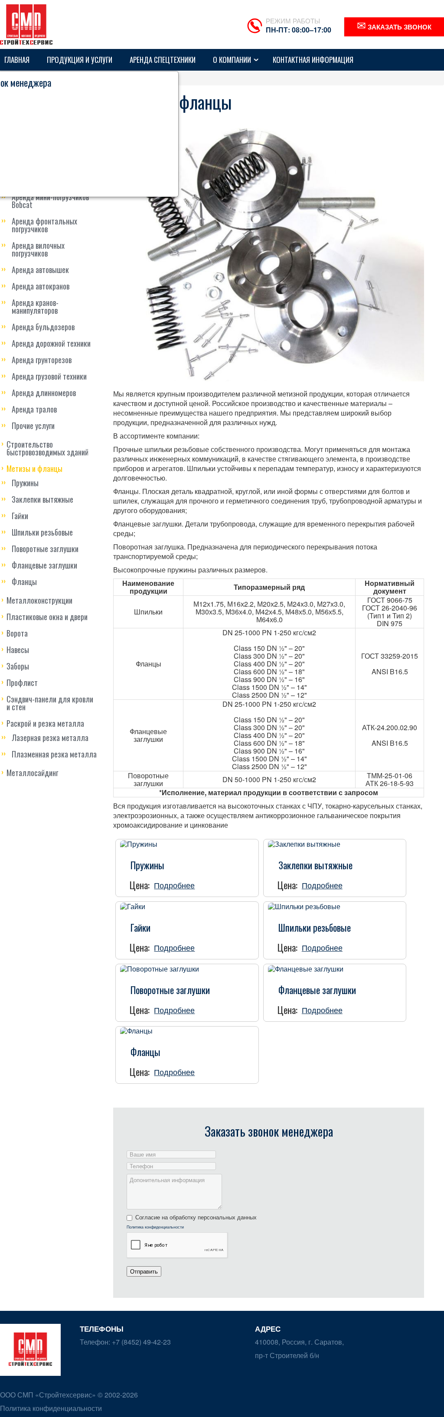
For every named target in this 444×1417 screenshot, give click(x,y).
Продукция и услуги (79, 59)
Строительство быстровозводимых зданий (47, 448)
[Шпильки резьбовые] (304, 905)
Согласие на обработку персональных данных (196, 1217)
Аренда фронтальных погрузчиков (44, 225)
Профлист (22, 682)
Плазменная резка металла (54, 754)
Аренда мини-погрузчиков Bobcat (50, 200)
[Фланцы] (136, 1030)
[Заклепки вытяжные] (304, 843)
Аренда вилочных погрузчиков (38, 249)
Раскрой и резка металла (45, 723)
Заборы (18, 666)
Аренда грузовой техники (49, 376)
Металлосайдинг (32, 773)
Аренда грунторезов (42, 360)
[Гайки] (132, 905)
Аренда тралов (34, 409)
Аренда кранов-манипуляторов (35, 306)
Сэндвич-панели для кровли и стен (50, 703)
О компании (232, 59)
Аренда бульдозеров (43, 327)
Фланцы (24, 581)
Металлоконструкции (39, 600)
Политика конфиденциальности (155, 1227)
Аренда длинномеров (44, 392)
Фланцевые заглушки (44, 565)
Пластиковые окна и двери (47, 617)
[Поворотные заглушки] (159, 968)
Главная (16, 59)
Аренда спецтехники (163, 59)
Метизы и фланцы (34, 468)
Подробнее (174, 884)
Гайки (20, 516)
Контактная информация (313, 59)
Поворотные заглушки (45, 548)
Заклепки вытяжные (42, 499)
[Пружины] (138, 843)
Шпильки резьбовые (42, 532)
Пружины (25, 483)
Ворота (17, 633)
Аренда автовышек (40, 269)
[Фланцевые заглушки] (305, 968)
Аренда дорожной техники (51, 343)
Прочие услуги (33, 425)
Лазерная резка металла (50, 737)
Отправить (144, 1271)
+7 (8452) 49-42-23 (140, 1342)
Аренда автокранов (40, 286)
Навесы (18, 649)
